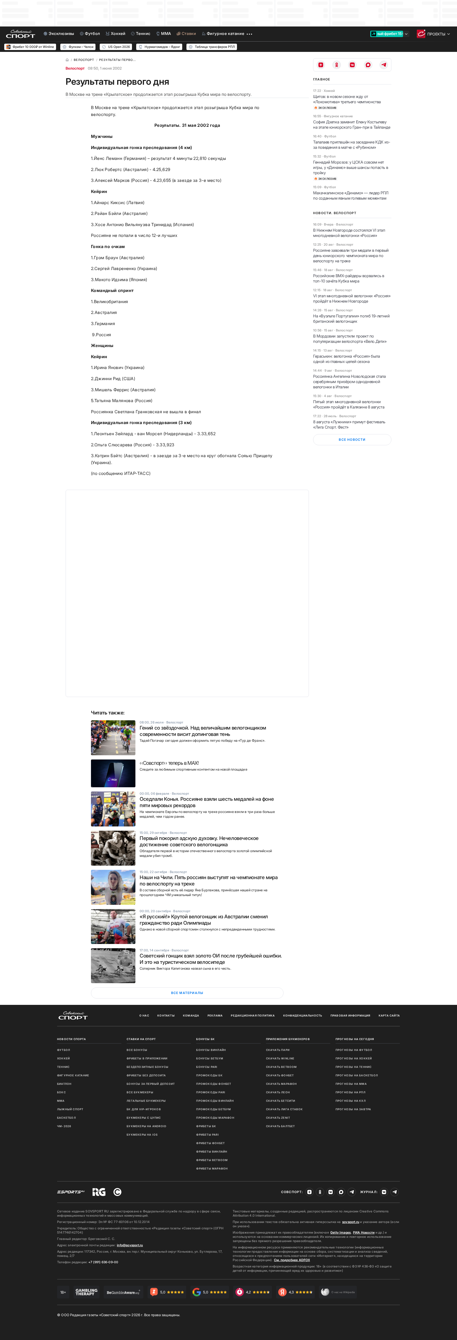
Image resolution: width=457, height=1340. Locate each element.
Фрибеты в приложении (147, 1058)
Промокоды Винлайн (215, 1100)
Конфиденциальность (302, 1015)
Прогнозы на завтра (353, 1109)
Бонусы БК (205, 1039)
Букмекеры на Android (146, 1126)
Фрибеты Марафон (212, 1168)
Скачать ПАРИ (278, 1049)
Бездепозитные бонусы (147, 1066)
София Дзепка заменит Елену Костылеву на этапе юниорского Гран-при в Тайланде (351, 124)
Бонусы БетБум (209, 1058)
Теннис (63, 1066)
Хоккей (63, 1058)
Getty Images (340, 1232)
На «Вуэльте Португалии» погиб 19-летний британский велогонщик (351, 318)
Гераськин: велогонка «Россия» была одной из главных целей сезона (346, 359)
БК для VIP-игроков (144, 1109)
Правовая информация (351, 1015)
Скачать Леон (278, 1092)
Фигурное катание (73, 1075)
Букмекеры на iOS (142, 1134)
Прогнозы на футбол (354, 1049)
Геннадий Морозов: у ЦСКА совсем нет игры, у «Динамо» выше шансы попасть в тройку (350, 167)
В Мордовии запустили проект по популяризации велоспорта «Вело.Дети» (350, 339)
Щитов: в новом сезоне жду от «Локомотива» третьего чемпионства (347, 99)
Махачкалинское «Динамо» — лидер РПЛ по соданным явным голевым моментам (351, 195)
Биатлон (64, 1083)
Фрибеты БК (206, 1126)
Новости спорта (71, 1039)
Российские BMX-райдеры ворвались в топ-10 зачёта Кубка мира (348, 278)
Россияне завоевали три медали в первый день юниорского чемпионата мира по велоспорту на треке (351, 255)
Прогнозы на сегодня (355, 1039)
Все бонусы (137, 1049)
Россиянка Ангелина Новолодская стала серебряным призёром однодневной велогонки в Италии (349, 381)
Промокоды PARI (210, 1092)
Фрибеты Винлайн (211, 1151)
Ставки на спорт (141, 1039)
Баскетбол (66, 1117)
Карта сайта (389, 1015)
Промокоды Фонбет (213, 1083)
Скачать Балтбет (280, 1126)
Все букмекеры (140, 1092)
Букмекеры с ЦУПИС (144, 1117)
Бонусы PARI (206, 1066)
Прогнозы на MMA (351, 1083)
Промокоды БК (209, 1075)
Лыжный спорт (70, 1109)
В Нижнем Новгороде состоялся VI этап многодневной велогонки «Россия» (349, 233)
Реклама (215, 1015)
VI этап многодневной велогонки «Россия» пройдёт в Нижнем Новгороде (351, 298)
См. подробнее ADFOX (292, 1260)
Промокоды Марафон (215, 1117)
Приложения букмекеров (288, 1039)
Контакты (166, 1015)
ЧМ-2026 (64, 1126)
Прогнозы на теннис (354, 1066)
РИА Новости (363, 1232)
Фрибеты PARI (207, 1134)
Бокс (61, 1092)
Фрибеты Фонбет (210, 1143)
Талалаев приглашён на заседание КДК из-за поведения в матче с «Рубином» (351, 145)
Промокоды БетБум (213, 1109)
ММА (61, 1100)
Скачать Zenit (278, 1117)
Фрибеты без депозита (146, 1075)
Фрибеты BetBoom (212, 1160)
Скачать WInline (280, 1058)
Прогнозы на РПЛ (350, 1092)
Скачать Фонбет (280, 1075)
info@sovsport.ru (130, 1245)
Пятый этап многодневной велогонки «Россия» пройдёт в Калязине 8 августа (348, 404)
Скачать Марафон (281, 1083)
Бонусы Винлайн (211, 1049)
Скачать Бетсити (280, 1100)
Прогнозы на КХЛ (351, 1100)
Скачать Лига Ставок (284, 1109)
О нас (144, 1015)
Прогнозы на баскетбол (357, 1075)
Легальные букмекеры (146, 1100)
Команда (191, 1015)
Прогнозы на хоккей (354, 1058)
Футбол (63, 1049)
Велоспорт (75, 68)
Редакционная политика (253, 1015)
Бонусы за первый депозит (151, 1083)
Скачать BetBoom (281, 1066)
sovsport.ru (350, 1222)
